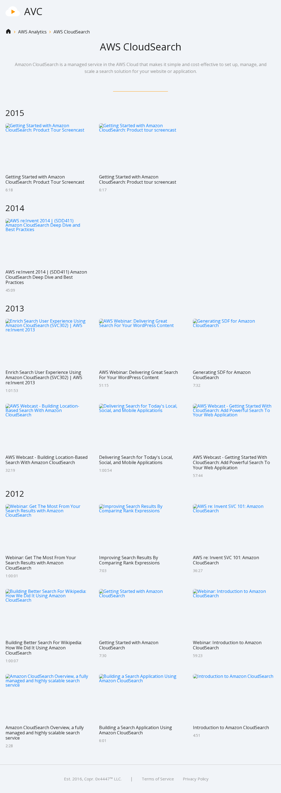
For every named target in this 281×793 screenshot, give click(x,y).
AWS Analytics (32, 32)
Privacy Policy (196, 778)
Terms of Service (158, 778)
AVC (33, 11)
